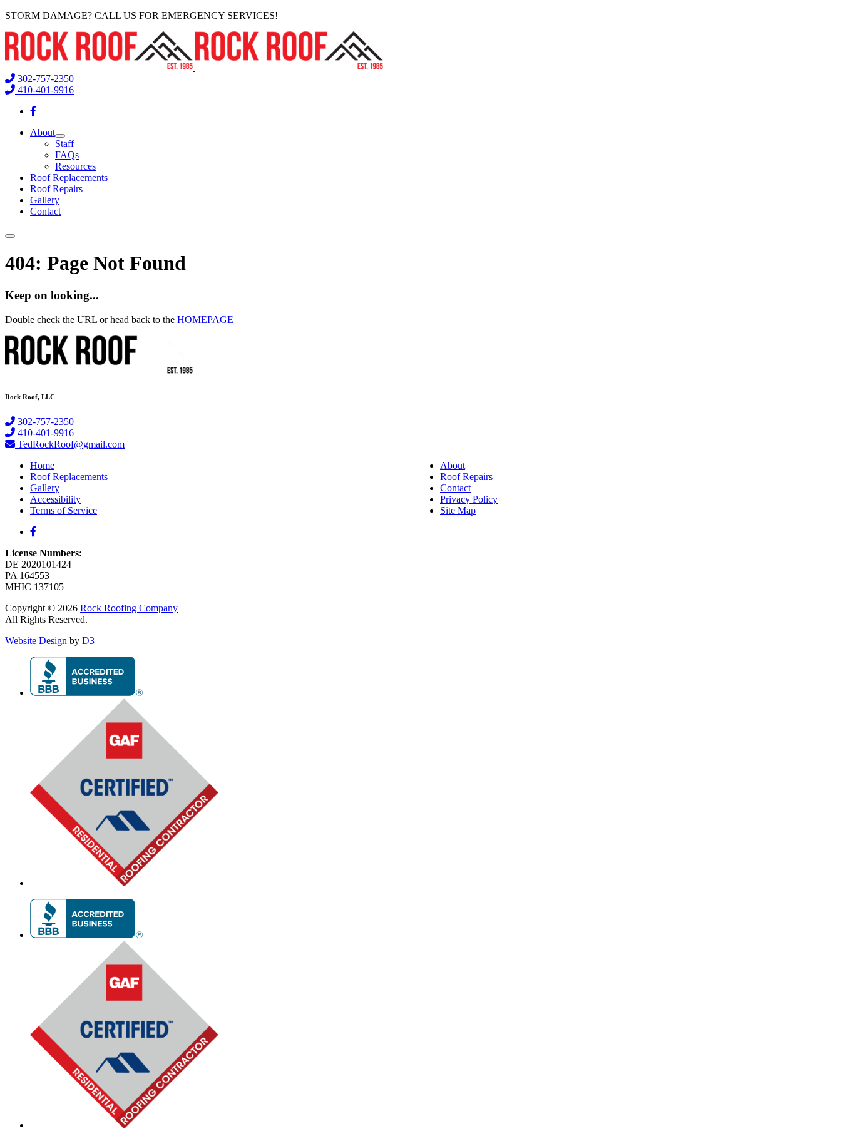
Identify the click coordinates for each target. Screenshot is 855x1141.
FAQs (67, 155)
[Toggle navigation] (10, 236)
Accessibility (55, 499)
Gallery (44, 200)
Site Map (458, 510)
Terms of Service (63, 510)
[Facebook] (33, 111)
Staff (64, 143)
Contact (45, 211)
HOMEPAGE (205, 319)
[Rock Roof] (194, 67)
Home (42, 465)
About (42, 132)
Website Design (36, 640)
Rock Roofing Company (129, 608)
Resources (75, 166)
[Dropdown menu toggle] (60, 136)
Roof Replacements (69, 177)
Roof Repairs (56, 188)
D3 (88, 640)
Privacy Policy (469, 499)
